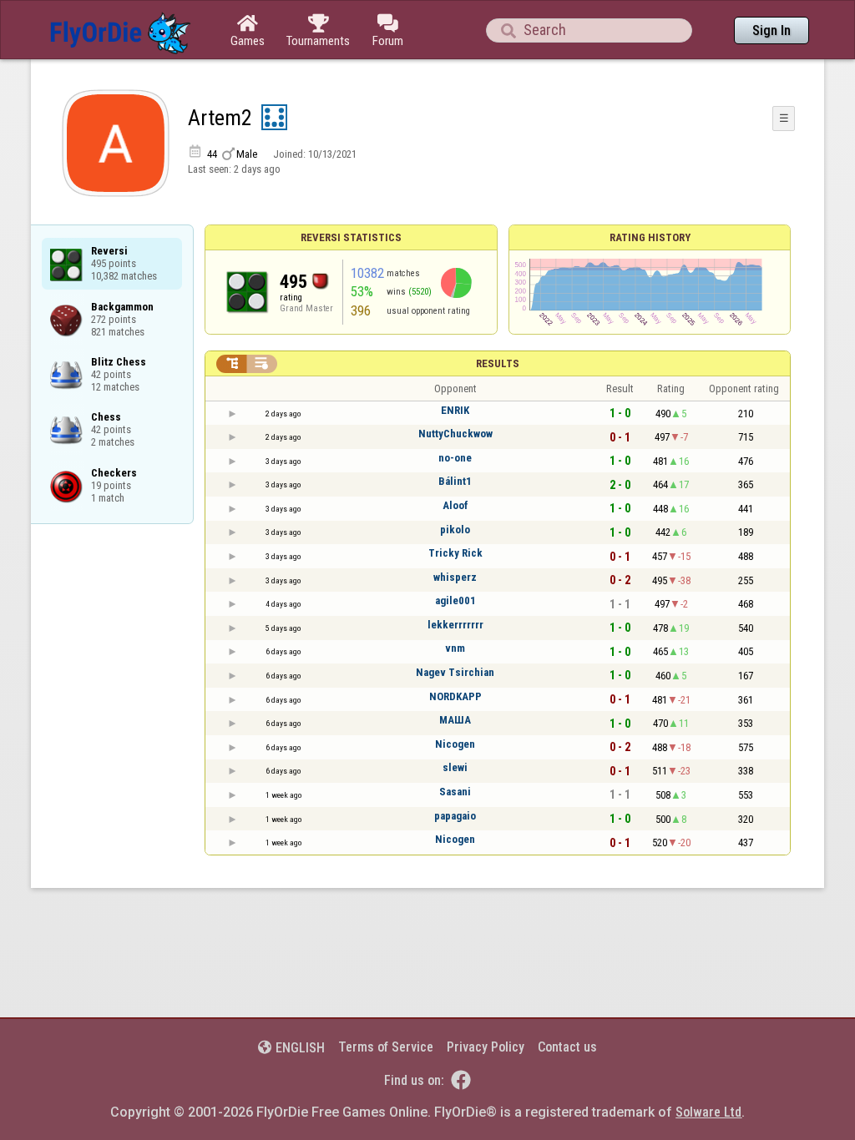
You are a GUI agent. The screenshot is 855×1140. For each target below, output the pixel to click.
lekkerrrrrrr (455, 624)
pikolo (455, 529)
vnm (455, 648)
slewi (455, 767)
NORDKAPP (455, 696)
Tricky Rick (455, 553)
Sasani (455, 791)
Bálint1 (455, 481)
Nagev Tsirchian (455, 672)
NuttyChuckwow (455, 433)
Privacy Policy (485, 1047)
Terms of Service (385, 1047)
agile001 (455, 600)
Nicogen (455, 744)
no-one (455, 457)
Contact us (567, 1047)
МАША (455, 720)
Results (497, 363)
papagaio (455, 816)
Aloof (455, 505)
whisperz (455, 577)
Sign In (771, 30)
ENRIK (455, 410)
